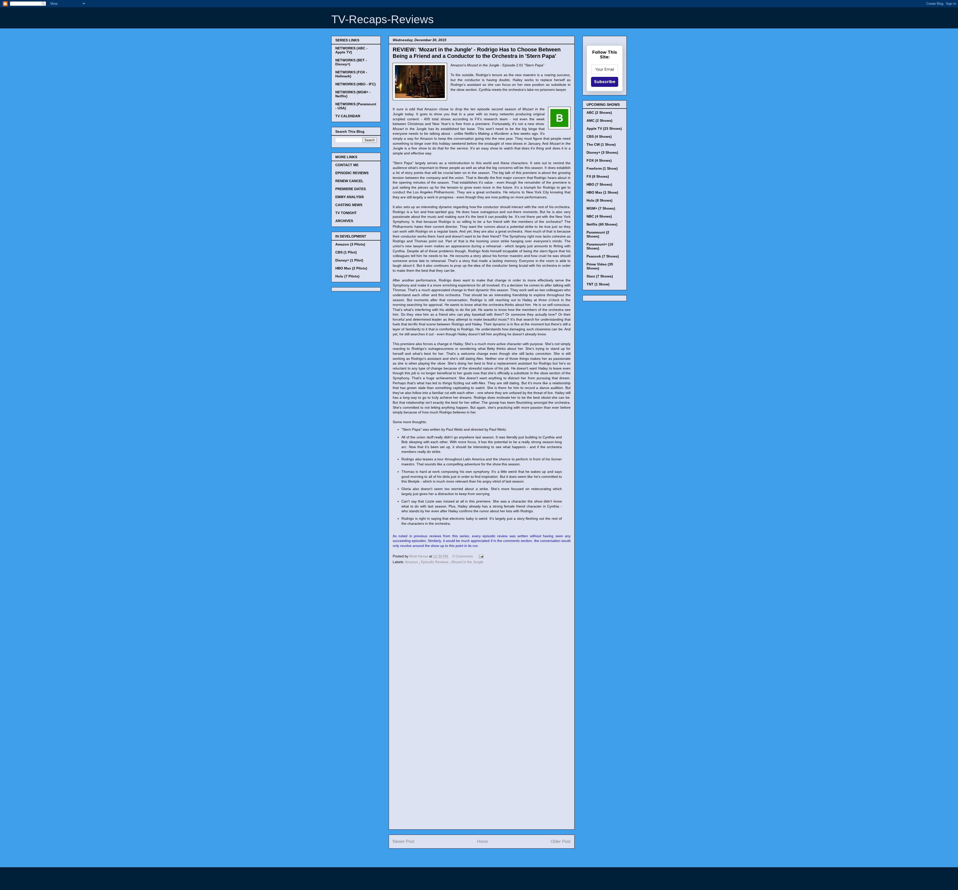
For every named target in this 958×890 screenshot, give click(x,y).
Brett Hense (419, 556)
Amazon (412, 562)
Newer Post (403, 841)
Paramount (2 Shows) (598, 234)
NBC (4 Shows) (599, 216)
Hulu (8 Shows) (599, 200)
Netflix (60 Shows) (602, 224)
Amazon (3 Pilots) (350, 244)
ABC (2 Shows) (599, 113)
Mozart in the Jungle (467, 562)
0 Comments (463, 556)
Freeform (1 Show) (602, 168)
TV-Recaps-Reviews (382, 19)
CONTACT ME (347, 165)
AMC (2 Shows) (599, 121)
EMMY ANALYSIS (349, 197)
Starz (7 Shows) (600, 276)
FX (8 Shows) (598, 176)
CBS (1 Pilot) (346, 252)
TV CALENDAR (347, 116)
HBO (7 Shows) (599, 184)
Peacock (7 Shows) (603, 256)
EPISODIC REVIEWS (351, 173)
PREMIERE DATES (350, 189)
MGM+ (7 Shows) (601, 208)
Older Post (561, 841)
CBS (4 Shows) (599, 136)
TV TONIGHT (346, 213)
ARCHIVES (344, 221)
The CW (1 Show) (601, 144)
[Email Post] (480, 556)
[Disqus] (482, 634)
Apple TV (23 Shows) (604, 128)
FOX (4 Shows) (599, 160)
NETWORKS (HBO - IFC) (355, 84)
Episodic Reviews (435, 562)
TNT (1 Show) (598, 284)
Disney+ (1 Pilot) (349, 260)
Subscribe (604, 81)
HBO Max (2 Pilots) (351, 268)
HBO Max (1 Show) (602, 192)
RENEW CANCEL (349, 181)
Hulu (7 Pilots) (347, 276)
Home (482, 841)
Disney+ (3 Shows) (602, 152)
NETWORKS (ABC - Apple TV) (351, 50)
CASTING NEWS (348, 205)
